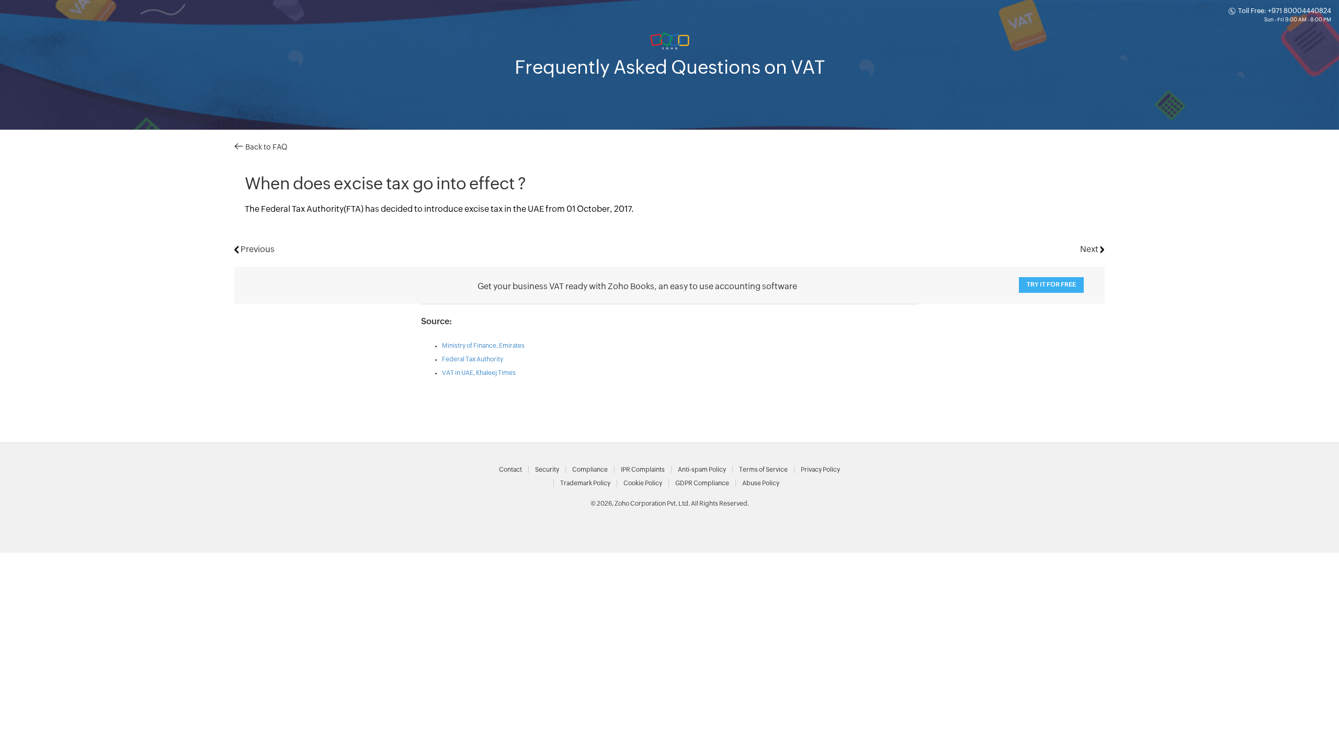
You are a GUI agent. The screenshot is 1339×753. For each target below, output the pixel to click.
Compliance (590, 469)
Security (547, 469)
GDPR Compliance (702, 483)
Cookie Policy (642, 483)
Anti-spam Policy (702, 469)
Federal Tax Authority (472, 359)
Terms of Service (763, 469)
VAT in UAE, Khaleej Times (479, 373)
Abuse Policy (760, 483)
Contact (510, 469)
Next (1090, 249)
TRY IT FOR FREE (1051, 285)
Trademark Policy (585, 483)
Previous (257, 249)
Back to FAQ (265, 147)
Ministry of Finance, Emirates (483, 346)
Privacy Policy (820, 469)
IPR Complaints (643, 469)
